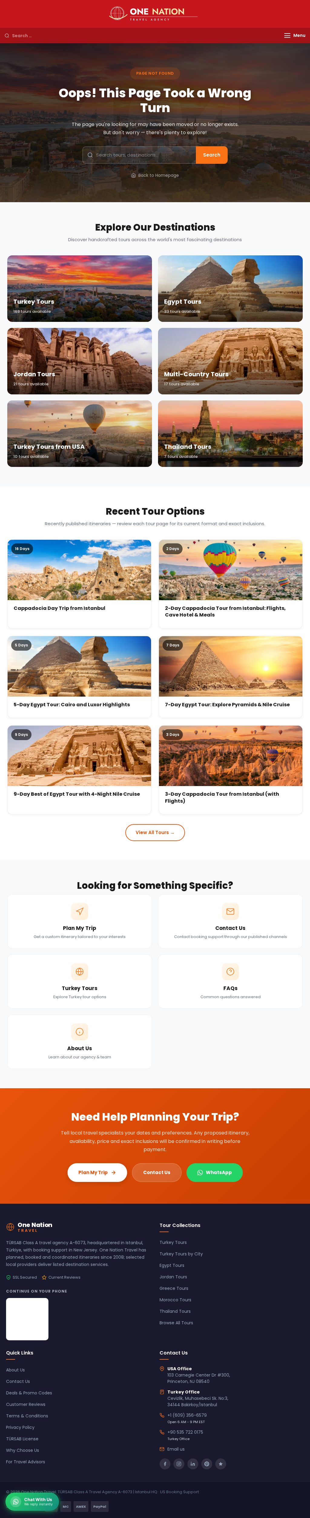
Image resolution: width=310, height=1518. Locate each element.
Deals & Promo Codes (29, 1393)
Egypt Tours (172, 1265)
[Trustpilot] (220, 1463)
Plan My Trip (93, 1172)
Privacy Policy (20, 1427)
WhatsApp (219, 1172)
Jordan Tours (173, 1277)
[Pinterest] (206, 1463)
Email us (176, 1449)
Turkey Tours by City (181, 1254)
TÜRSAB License (22, 1439)
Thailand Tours (175, 1311)
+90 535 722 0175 (185, 1432)
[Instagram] (178, 1463)
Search (211, 155)
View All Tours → (155, 832)
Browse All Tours (176, 1323)
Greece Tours (174, 1288)
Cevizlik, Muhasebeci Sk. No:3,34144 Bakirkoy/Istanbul (197, 1401)
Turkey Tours (173, 1242)
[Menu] (287, 35)
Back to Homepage (158, 175)
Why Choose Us (22, 1450)
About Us (15, 1370)
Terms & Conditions (27, 1416)
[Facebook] (165, 1463)
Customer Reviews (25, 1404)
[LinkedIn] (192, 1463)
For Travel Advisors (25, 1462)
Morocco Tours (175, 1300)
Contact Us (156, 1172)
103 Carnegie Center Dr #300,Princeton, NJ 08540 (198, 1378)
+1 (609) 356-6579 (187, 1415)
